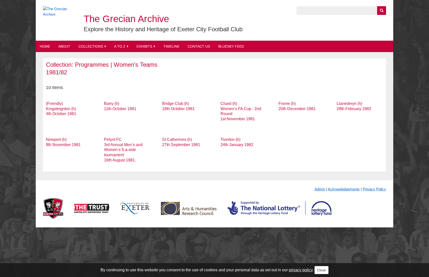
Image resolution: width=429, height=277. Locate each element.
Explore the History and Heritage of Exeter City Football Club (163, 29)
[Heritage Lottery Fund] (279, 212)
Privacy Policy (374, 189)
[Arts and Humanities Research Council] (188, 212)
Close (321, 270)
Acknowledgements (344, 189)
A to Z (119, 46)
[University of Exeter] (135, 212)
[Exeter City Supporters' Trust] (91, 212)
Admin (320, 189)
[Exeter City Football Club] (53, 212)
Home (45, 46)
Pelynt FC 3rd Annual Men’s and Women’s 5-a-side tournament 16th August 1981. (123, 149)
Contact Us (199, 46)
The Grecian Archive (126, 19)
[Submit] (381, 10)
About (64, 46)
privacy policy (301, 270)
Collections (90, 46)
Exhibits (144, 46)
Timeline (171, 46)
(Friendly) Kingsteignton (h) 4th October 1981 (61, 108)
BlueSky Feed (231, 46)
